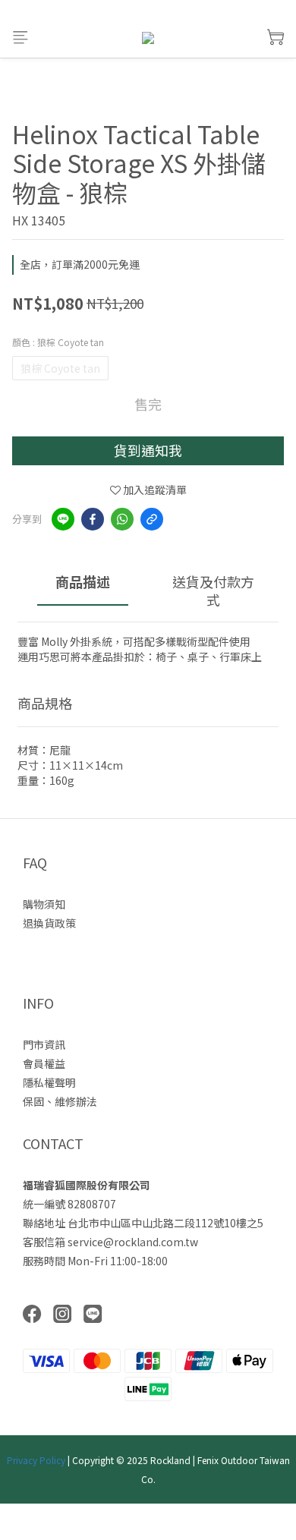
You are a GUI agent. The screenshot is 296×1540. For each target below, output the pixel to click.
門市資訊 (44, 1044)
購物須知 (44, 904)
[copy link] (151, 519)
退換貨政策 (49, 923)
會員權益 (44, 1063)
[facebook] (92, 519)
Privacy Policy (36, 1459)
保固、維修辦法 (60, 1101)
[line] (63, 519)
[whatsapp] (122, 519)
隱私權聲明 (49, 1082)
